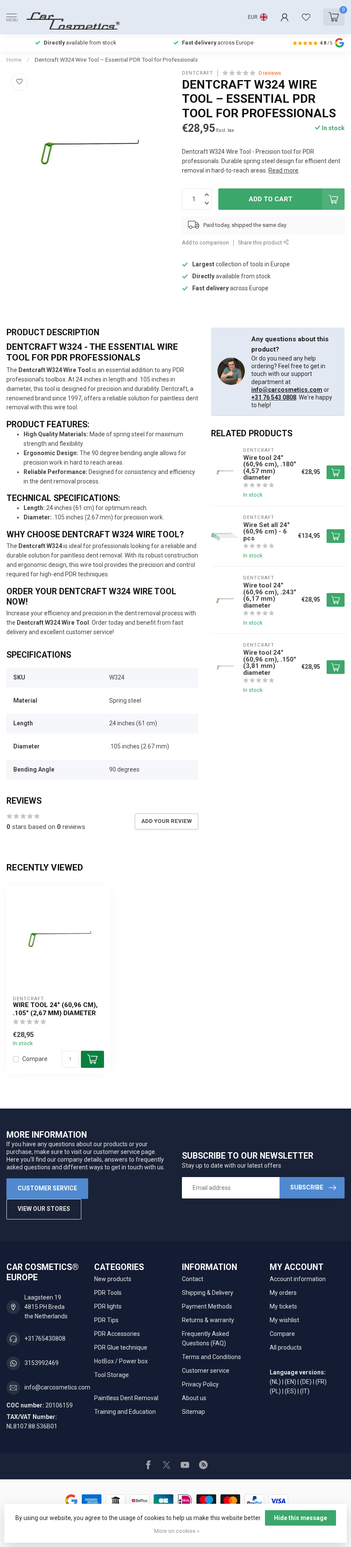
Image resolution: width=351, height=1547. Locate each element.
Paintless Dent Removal (126, 1398)
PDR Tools (108, 1292)
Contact (192, 1279)
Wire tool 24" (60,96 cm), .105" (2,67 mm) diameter (55, 1008)
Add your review (166, 821)
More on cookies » (176, 1531)
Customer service (47, 1188)
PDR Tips (106, 1320)
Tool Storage (111, 1374)
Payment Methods (207, 1306)
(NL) (275, 1381)
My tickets (283, 1306)
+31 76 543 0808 (273, 397)
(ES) (290, 1391)
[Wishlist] (306, 17)
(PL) (275, 1391)
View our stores (44, 1208)
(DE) (306, 1381)
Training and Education (125, 1411)
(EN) (290, 1381)
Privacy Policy (200, 1384)
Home (13, 60)
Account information (298, 1279)
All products (286, 1347)
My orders (283, 1292)
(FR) (321, 1381)
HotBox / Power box (121, 1361)
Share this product (260, 242)
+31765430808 (44, 1338)
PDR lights (108, 1306)
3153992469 (41, 1362)
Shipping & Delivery (207, 1292)
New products (112, 1279)
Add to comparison (205, 242)
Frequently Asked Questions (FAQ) (205, 1338)
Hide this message (300, 1517)
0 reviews (270, 73)
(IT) (304, 1391)
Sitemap (193, 1411)
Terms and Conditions (211, 1356)
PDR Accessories (117, 1333)
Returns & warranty (208, 1320)
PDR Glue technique (120, 1347)
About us (194, 1398)
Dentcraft (197, 73)
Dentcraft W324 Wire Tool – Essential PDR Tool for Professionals (116, 60)
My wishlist (284, 1320)
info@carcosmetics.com (286, 389)
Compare (35, 1059)
